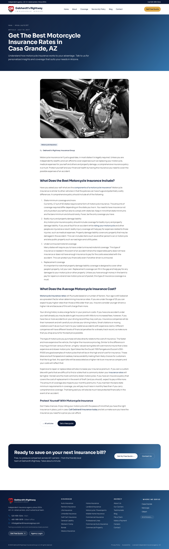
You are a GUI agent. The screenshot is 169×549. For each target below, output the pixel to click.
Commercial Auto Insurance (97, 524)
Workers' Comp (67, 524)
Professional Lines (93, 520)
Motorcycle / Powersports (96, 510)
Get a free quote (66, 423)
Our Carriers (118, 506)
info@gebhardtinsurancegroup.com (26, 523)
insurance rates (116, 372)
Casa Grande (147, 504)
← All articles (48, 423)
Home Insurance (92, 503)
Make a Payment (120, 520)
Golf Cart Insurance (68, 517)
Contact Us (147, 456)
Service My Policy (99, 9)
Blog (110, 9)
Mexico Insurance (68, 531)
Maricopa (145, 508)
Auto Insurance (67, 503)
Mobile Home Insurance (95, 513)
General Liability (67, 520)
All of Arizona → (147, 517)
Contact (119, 9)
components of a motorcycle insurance (92, 187)
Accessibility (126, 545)
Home (66, 9)
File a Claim (118, 517)
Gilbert (144, 511)
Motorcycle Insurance (49, 145)
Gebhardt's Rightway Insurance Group (59, 150)
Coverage (84, 9)
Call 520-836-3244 (154, 2)
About (74, 9)
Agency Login (37, 533)
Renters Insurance (68, 506)
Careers (117, 524)
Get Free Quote (152, 9)
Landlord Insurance (93, 506)
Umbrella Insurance (68, 513)
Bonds (63, 527)
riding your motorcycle (104, 225)
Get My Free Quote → (126, 456)
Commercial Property (94, 527)
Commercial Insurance (95, 517)
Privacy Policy (115, 545)
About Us (117, 503)
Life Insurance (66, 510)
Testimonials (119, 510)
